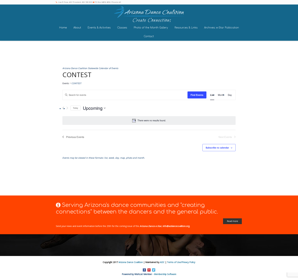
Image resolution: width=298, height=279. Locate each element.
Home (63, 27)
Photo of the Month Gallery (151, 27)
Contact (149, 36)
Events (65, 83)
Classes (122, 27)
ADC (162, 262)
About (77, 27)
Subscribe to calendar (217, 147)
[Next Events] (67, 108)
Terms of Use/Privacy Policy (181, 262)
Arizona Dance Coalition (131, 262)
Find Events (197, 94)
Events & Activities (99, 27)
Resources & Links (186, 27)
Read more (232, 221)
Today (75, 108)
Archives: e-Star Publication (221, 27)
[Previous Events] (63, 108)
